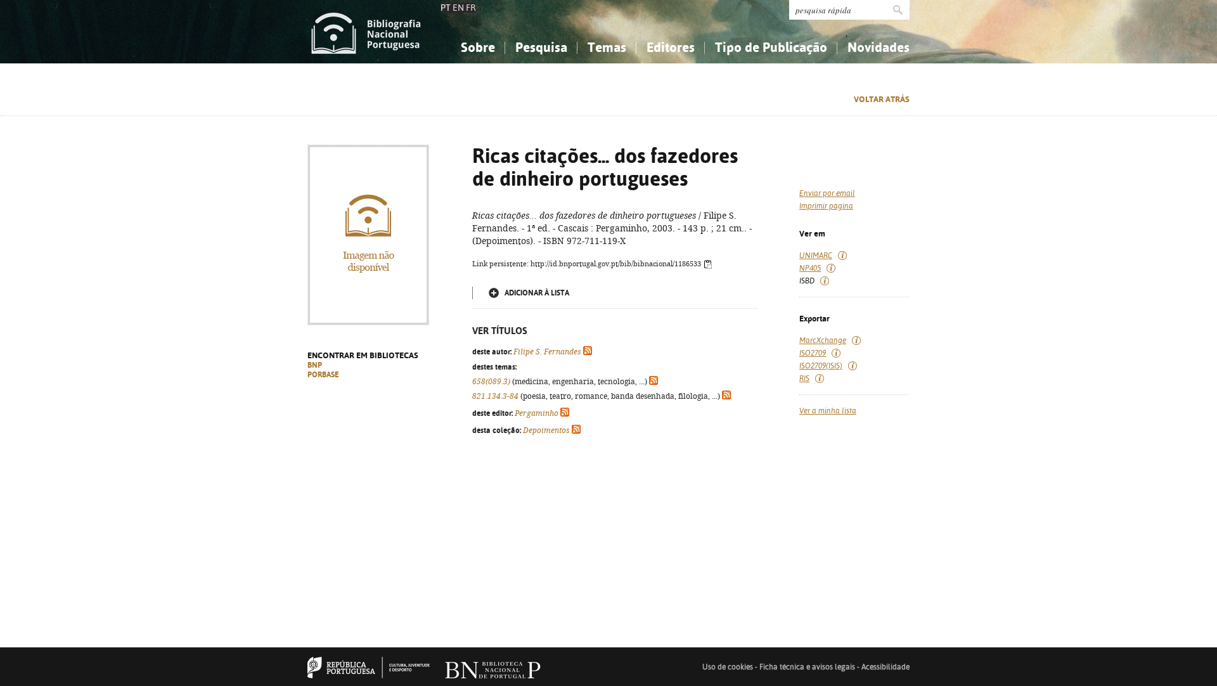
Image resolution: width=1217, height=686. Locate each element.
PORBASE (323, 374)
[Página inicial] (366, 31)
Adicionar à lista (537, 292)
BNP (314, 365)
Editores (671, 47)
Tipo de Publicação (771, 47)
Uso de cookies (727, 667)
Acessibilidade (885, 667)
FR (471, 8)
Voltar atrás (882, 99)
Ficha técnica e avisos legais (807, 667)
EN (458, 8)
